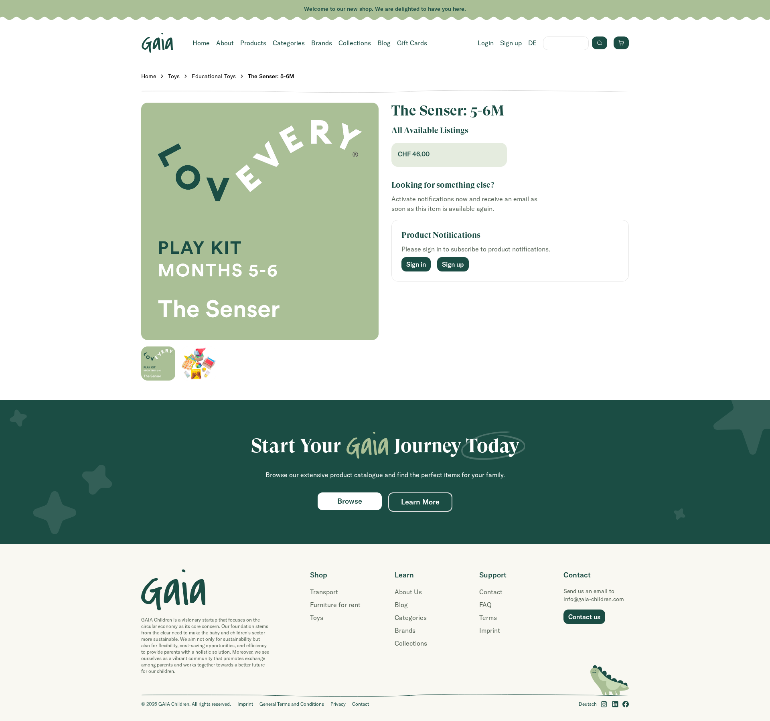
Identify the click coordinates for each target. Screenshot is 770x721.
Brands (321, 43)
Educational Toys (214, 76)
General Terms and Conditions (291, 704)
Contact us (584, 617)
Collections (354, 43)
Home (201, 43)
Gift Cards (412, 43)
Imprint (489, 630)
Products (253, 43)
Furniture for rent (335, 605)
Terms (488, 618)
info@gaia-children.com (593, 599)
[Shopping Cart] (621, 42)
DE (532, 43)
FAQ (485, 605)
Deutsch (588, 704)
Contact (491, 592)
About (225, 43)
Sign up (511, 43)
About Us (408, 592)
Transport (324, 592)
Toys (174, 76)
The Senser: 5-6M (271, 76)
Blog (384, 43)
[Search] (599, 42)
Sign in (416, 264)
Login (486, 43)
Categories (289, 43)
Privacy (338, 704)
